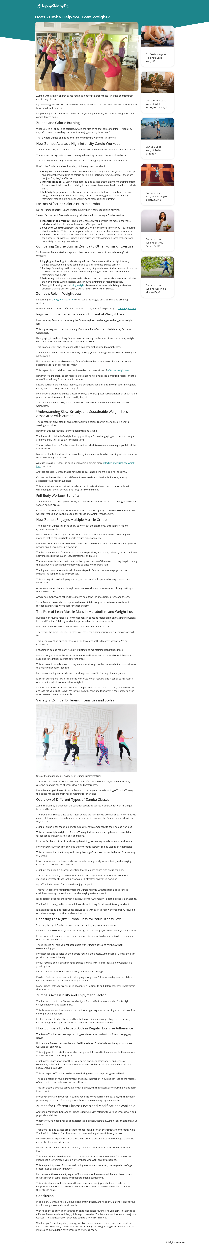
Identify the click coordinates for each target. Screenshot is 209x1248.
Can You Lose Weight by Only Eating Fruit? (154, 243)
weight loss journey (64, 299)
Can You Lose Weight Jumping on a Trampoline (157, 196)
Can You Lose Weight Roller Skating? (153, 150)
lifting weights (78, 285)
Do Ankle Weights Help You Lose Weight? (156, 58)
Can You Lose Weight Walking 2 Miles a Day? (156, 289)
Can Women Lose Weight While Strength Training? (156, 104)
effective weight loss (118, 370)
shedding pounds (127, 308)
